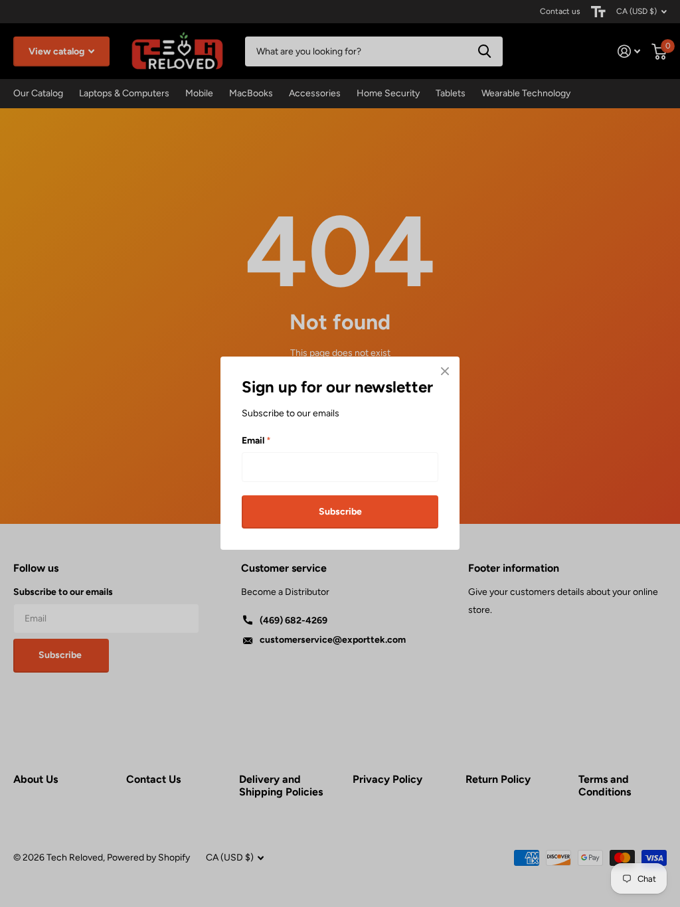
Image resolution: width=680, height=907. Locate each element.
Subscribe (340, 511)
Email (256, 440)
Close (445, 371)
